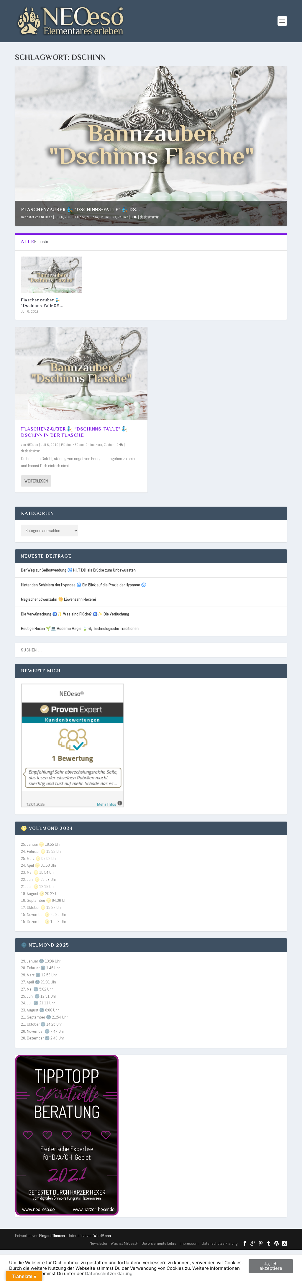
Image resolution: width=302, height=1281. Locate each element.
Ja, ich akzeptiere (271, 1266)
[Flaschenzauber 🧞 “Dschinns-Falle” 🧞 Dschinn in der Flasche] (51, 275)
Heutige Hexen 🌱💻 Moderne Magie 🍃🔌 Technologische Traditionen (80, 628)
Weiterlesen (36, 481)
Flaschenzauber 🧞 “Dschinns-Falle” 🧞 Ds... (80, 209)
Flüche (80, 217)
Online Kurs (108, 217)
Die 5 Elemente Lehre (159, 1243)
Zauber (123, 217)
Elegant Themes (52, 1235)
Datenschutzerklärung (220, 1243)
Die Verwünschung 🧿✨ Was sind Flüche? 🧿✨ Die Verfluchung (75, 614)
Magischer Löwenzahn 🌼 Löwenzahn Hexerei (58, 599)
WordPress (102, 1235)
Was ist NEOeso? (124, 1243)
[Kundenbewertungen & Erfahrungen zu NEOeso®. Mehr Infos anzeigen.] (72, 806)
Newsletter (98, 1243)
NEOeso (46, 217)
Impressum (189, 1243)
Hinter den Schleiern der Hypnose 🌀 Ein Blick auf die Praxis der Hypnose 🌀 (83, 584)
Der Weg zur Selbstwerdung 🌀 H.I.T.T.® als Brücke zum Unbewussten (78, 570)
